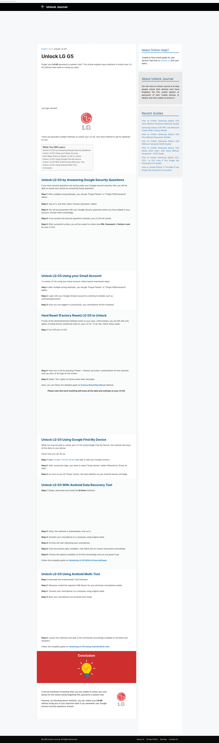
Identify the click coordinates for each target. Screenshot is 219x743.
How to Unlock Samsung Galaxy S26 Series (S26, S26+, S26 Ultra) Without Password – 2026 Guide (160, 151)
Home (44, 49)
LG (50, 49)
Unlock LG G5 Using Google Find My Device (62, 159)
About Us (140, 739)
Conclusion (47, 168)
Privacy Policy (152, 739)
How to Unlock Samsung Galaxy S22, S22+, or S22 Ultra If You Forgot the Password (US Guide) (160, 160)
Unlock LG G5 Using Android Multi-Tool (60, 165)
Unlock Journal (56, 7)
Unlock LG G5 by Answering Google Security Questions (67, 150)
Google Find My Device (64, 460)
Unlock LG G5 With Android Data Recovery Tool (63, 162)
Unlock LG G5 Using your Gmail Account (60, 153)
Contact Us (173, 739)
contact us (165, 60)
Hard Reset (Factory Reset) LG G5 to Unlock (62, 156)
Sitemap (163, 739)
